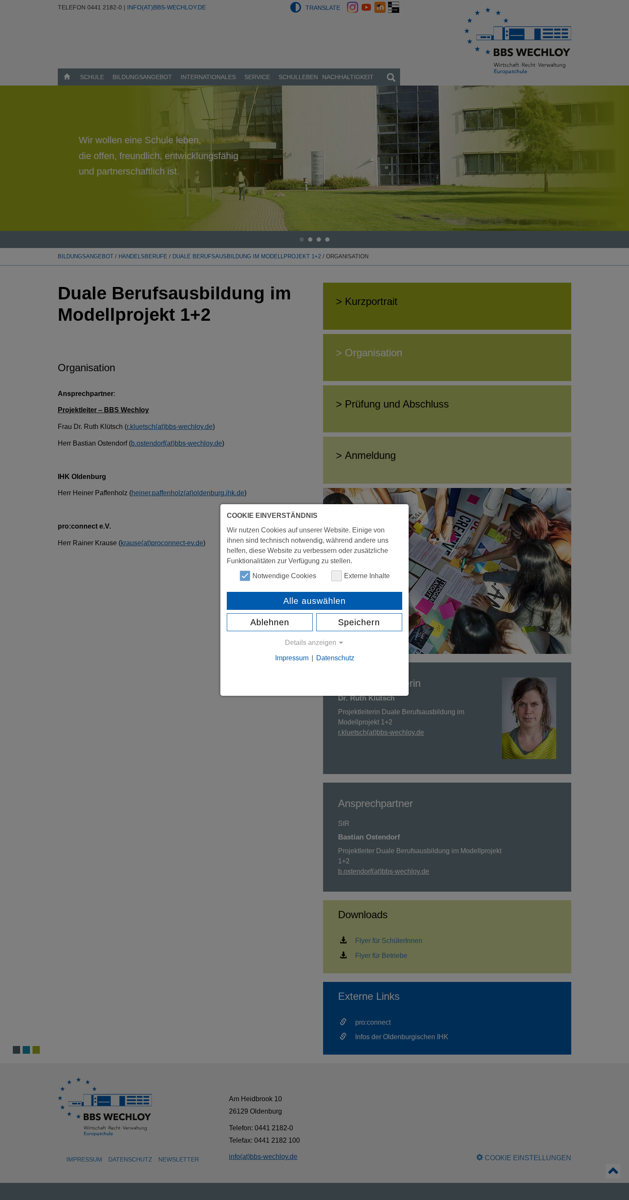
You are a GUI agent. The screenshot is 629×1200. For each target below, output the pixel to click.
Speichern (359, 622)
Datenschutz (335, 658)
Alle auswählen (314, 601)
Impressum (292, 658)
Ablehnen (269, 622)
